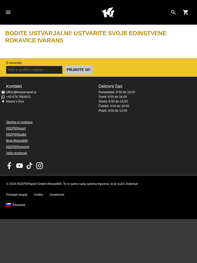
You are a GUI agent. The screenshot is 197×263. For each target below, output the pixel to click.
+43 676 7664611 (18, 97)
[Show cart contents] (186, 12)
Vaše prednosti (16, 153)
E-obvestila (14, 63)
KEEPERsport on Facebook (9, 165)
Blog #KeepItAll (17, 141)
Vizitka (38, 194)
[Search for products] (173, 12)
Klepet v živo (15, 101)
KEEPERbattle (16, 134)
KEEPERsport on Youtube (19, 165)
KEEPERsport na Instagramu (39, 165)
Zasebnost (57, 194)
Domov (107, 12)
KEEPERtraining (17, 147)
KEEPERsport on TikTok (29, 165)
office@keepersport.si (21, 92)
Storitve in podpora (19, 122)
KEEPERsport (16, 128)
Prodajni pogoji (16, 194)
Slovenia (18, 205)
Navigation (8, 12)
